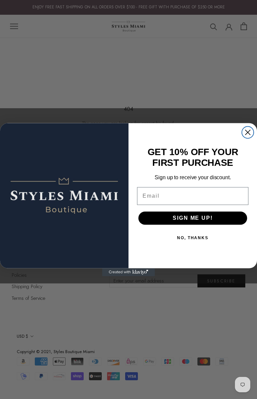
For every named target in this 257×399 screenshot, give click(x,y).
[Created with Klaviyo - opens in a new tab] (128, 272)
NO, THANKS (192, 238)
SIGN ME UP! (192, 218)
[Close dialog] (248, 132)
